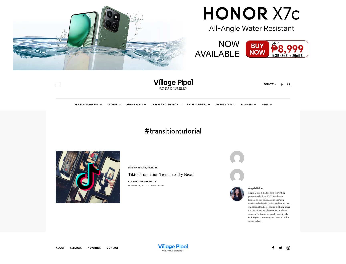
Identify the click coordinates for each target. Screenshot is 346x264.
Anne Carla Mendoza (143, 181)
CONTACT (112, 247)
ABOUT (60, 247)
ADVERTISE (94, 247)
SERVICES (76, 247)
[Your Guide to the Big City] (173, 84)
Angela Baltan (255, 188)
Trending (153, 167)
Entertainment (137, 167)
